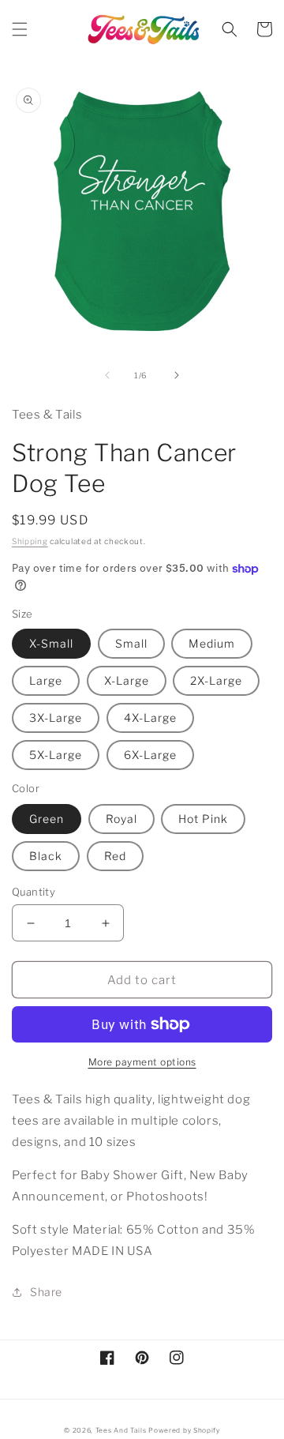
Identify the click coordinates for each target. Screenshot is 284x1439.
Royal (121, 818)
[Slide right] (176, 375)
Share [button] (46, 1291)
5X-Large (55, 754)
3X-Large (55, 717)
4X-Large (150, 717)
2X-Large (216, 680)
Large (45, 680)
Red (115, 855)
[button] (19, 29)
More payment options (142, 1062)
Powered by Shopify (184, 1430)
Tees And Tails (121, 1430)
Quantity (33, 891)
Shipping (30, 541)
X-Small (51, 643)
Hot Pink (203, 818)
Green (46, 818)
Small (131, 643)
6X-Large (150, 754)
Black (45, 855)
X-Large (126, 680)
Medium (212, 643)
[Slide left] (107, 375)
